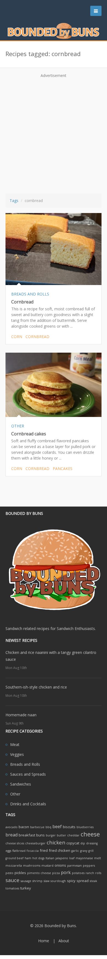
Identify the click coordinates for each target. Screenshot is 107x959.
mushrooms (31, 865)
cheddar (73, 835)
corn (16, 336)
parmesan (74, 865)
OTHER (17, 426)
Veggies (17, 754)
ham (28, 858)
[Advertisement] (53, 133)
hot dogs (38, 858)
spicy (71, 880)
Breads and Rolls (25, 764)
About (63, 940)
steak (93, 881)
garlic (75, 851)
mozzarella (13, 865)
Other (15, 794)
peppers (89, 865)
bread (11, 835)
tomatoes (12, 888)
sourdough (58, 881)
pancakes (62, 468)
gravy (83, 851)
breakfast (27, 835)
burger (51, 835)
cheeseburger (35, 843)
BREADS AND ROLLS (30, 294)
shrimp (37, 881)
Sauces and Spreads (28, 774)
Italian (50, 858)
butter (61, 835)
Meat (14, 744)
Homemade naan (20, 714)
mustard (47, 865)
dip (82, 843)
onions (60, 865)
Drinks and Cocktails (28, 803)
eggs (8, 851)
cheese (90, 834)
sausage (26, 881)
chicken (56, 842)
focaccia (33, 851)
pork (66, 872)
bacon (24, 826)
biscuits (69, 826)
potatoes (78, 873)
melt (97, 858)
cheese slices (14, 843)
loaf (72, 858)
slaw (46, 881)
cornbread (37, 336)
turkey (25, 888)
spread (83, 880)
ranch (90, 873)
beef (57, 826)
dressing (92, 843)
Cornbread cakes (28, 434)
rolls (98, 873)
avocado (11, 827)
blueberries (85, 827)
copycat (72, 843)
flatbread (19, 851)
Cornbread (22, 302)
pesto (9, 873)
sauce (12, 880)
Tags (14, 200)
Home (43, 940)
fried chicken (59, 850)
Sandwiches (20, 784)
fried (44, 850)
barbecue (37, 827)
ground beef (14, 858)
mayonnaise (84, 858)
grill (91, 851)
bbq (48, 827)
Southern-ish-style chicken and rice (36, 687)
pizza (56, 873)
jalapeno (61, 858)
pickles (20, 872)
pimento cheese (39, 873)
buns (40, 835)
